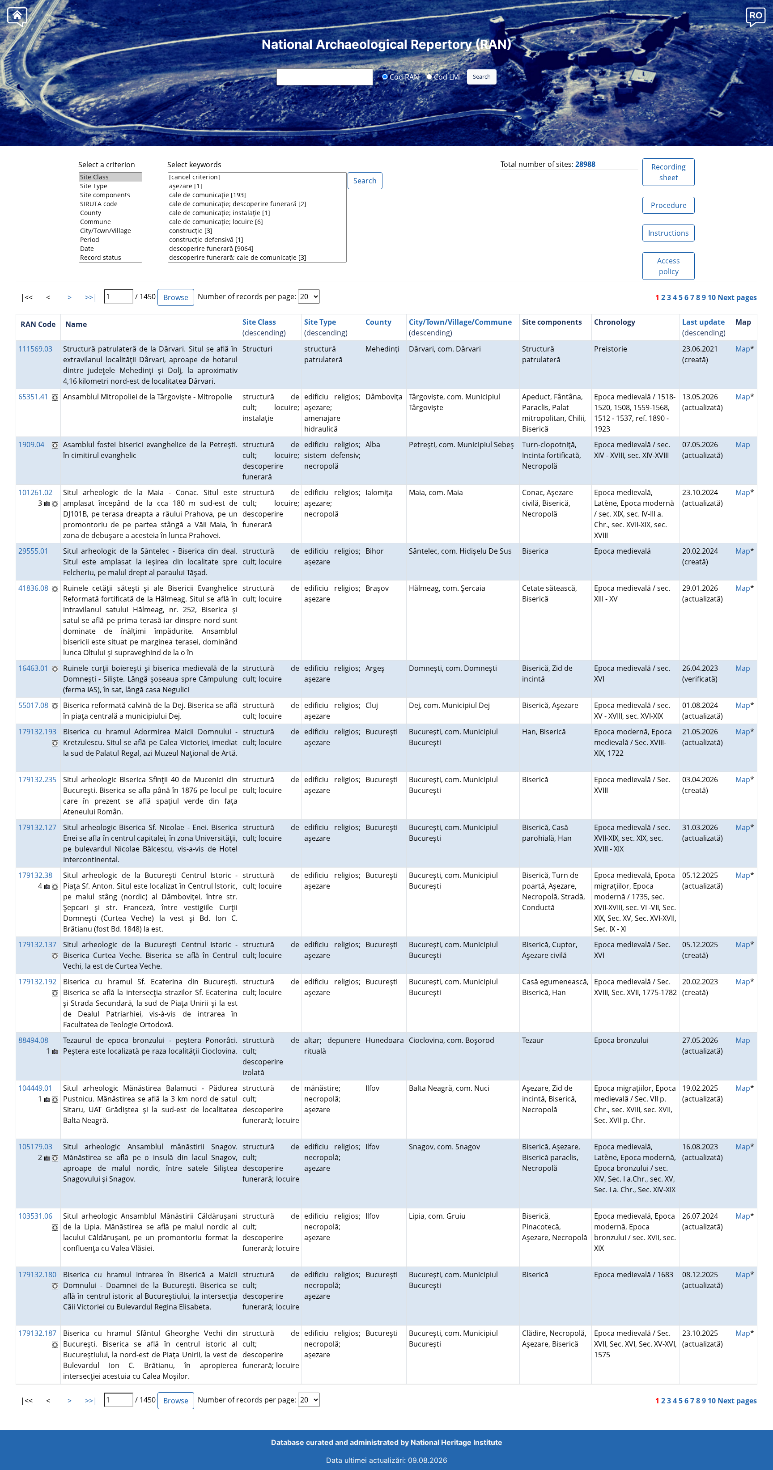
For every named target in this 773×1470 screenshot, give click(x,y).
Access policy (668, 266)
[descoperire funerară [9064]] (257, 248)
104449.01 (35, 1088)
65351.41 (33, 397)
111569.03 (35, 349)
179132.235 (37, 779)
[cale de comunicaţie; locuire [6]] (257, 221)
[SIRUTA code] (110, 203)
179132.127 (37, 827)
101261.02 (35, 492)
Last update (703, 322)
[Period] (110, 239)
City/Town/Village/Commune (460, 322)
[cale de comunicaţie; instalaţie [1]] (257, 212)
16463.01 (33, 668)
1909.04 (31, 444)
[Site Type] (110, 186)
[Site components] (110, 195)
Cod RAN (403, 76)
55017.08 (33, 705)
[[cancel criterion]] (257, 177)
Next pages (737, 297)
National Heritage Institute (456, 1442)
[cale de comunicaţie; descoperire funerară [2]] (257, 203)
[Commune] (110, 221)
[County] (110, 212)
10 (712, 297)
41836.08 (33, 588)
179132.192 (37, 982)
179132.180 (37, 1274)
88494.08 (33, 1040)
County (378, 322)
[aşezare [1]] (257, 186)
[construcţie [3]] (257, 230)
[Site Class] (110, 177)
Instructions (668, 233)
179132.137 (37, 944)
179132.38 (35, 875)
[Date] (110, 248)
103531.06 (35, 1216)
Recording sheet (668, 172)
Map (742, 349)
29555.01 (33, 551)
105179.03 (35, 1147)
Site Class (259, 322)
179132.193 (37, 732)
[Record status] (110, 257)
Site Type (320, 322)
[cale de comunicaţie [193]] (257, 195)
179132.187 (37, 1333)
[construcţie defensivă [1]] (257, 239)
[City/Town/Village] (110, 230)
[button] (756, 16)
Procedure (669, 205)
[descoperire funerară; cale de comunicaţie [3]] (257, 257)
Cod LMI (446, 76)
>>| (91, 297)
